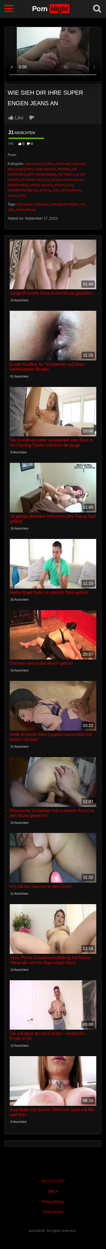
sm (82, 204)
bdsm (49, 164)
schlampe (41, 204)
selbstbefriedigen (64, 204)
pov (70, 185)
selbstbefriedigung (22, 190)
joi (48, 180)
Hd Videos (66, 174)
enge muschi (45, 169)
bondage (24, 204)
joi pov (57, 180)
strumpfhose (71, 190)
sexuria (45, 190)
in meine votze (32, 180)
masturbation (18, 185)
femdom (63, 169)
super (12, 195)
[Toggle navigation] (9, 9)
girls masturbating (41, 174)
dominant (62, 164)
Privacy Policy (53, 1202)
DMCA (53, 1191)
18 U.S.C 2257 (53, 1181)
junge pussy (73, 180)
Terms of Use (53, 1212)
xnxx (22, 195)
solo (56, 190)
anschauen (34, 164)
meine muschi (41, 185)
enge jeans (24, 169)
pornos (60, 185)
